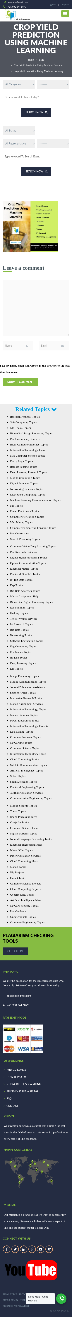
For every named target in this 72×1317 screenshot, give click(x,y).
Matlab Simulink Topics (23, 715)
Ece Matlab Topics (20, 652)
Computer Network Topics (25, 737)
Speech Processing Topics (25, 539)
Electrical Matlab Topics (24, 568)
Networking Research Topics (26, 489)
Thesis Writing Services (23, 618)
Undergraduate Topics (23, 916)
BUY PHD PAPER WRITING (22, 1091)
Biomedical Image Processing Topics (31, 433)
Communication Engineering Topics (31, 798)
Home (31, 59)
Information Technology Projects (29, 726)
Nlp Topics (16, 505)
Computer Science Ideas (24, 828)
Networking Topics (21, 635)
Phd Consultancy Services (25, 439)
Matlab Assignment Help (24, 596)
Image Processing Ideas (23, 816)
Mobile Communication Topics (28, 681)
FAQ (8, 1099)
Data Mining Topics (21, 731)
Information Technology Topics (28, 709)
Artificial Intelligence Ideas (25, 900)
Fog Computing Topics (23, 646)
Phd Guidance (18, 911)
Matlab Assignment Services (26, 703)
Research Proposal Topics (25, 416)
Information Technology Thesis (28, 753)
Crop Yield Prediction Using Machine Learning (38, 65)
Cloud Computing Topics (24, 759)
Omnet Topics (18, 878)
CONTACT (12, 1106)
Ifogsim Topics (18, 657)
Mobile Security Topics (23, 805)
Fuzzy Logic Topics (21, 461)
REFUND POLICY (10, 1300)
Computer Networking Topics (27, 516)
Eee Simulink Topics (22, 607)
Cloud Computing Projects (25, 889)
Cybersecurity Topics (22, 894)
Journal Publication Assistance (27, 687)
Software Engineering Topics (26, 640)
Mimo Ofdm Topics (21, 850)
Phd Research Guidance (24, 552)
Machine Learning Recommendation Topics (35, 500)
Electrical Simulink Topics (25, 574)
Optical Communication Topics (28, 563)
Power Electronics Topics (24, 511)
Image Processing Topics (24, 676)
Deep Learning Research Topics (28, 472)
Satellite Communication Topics (28, 765)
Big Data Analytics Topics (25, 590)
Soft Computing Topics (23, 422)
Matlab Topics (18, 866)
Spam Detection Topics (23, 781)
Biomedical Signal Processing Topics (31, 602)
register (65, 5)
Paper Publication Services (25, 855)
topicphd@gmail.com (19, 996)
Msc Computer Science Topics (27, 455)
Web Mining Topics (21, 522)
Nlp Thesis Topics (20, 427)
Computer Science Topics (25, 748)
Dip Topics (16, 668)
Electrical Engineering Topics (27, 787)
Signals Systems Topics (23, 833)
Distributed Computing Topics (27, 494)
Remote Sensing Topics (23, 466)
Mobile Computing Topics (25, 477)
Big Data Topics (19, 629)
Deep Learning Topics (23, 663)
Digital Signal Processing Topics (28, 557)
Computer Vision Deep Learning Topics (33, 546)
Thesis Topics (18, 811)
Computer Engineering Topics (27, 922)
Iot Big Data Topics (21, 579)
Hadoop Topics (19, 613)
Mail (54, 5)
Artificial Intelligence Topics (26, 770)
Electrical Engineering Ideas (26, 844)
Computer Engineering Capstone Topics (33, 527)
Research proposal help (16, 1306)
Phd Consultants (19, 533)
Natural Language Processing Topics (31, 839)
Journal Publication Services (26, 792)
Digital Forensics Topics (24, 483)
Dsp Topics (16, 585)
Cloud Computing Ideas (24, 861)
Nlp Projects (17, 872)
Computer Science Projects (25, 883)
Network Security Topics (24, 905)
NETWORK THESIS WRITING (23, 1084)
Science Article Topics (23, 692)
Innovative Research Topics (26, 698)
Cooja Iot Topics (19, 822)
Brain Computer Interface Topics (29, 444)
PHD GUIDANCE (16, 1070)
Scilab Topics (17, 776)
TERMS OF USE (10, 1294)
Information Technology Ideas (27, 450)
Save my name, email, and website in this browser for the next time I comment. (35, 369)
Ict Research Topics (21, 624)
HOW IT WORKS (16, 1077)
